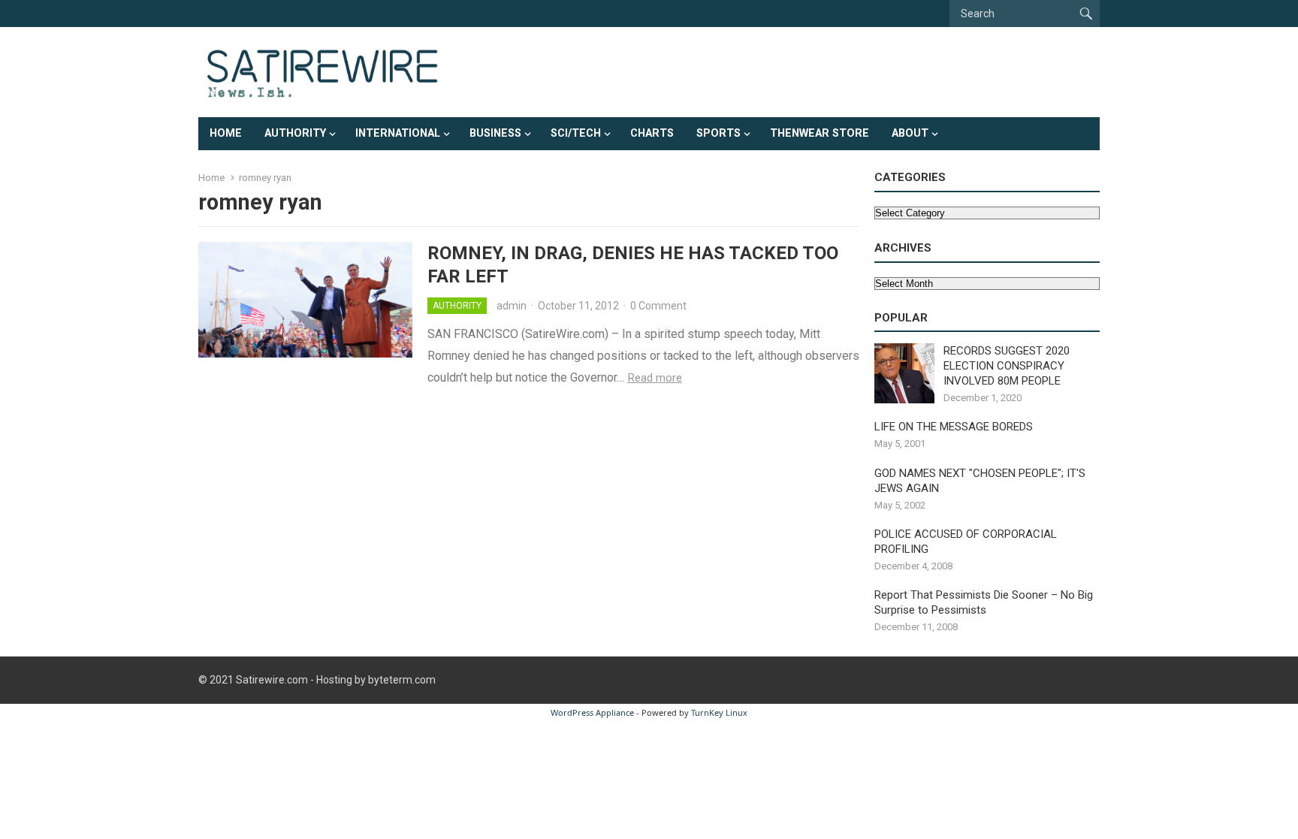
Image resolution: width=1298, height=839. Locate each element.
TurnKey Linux (719, 712)
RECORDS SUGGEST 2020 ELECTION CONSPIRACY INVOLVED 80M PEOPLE (1006, 366)
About (910, 133)
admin (512, 306)
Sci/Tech (576, 133)
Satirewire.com (272, 680)
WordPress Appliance (592, 712)
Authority (295, 133)
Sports (718, 133)
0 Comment (658, 306)
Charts (652, 133)
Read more (654, 378)
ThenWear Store (819, 133)
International (397, 133)
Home (226, 133)
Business (495, 133)
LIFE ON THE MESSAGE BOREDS (953, 426)
